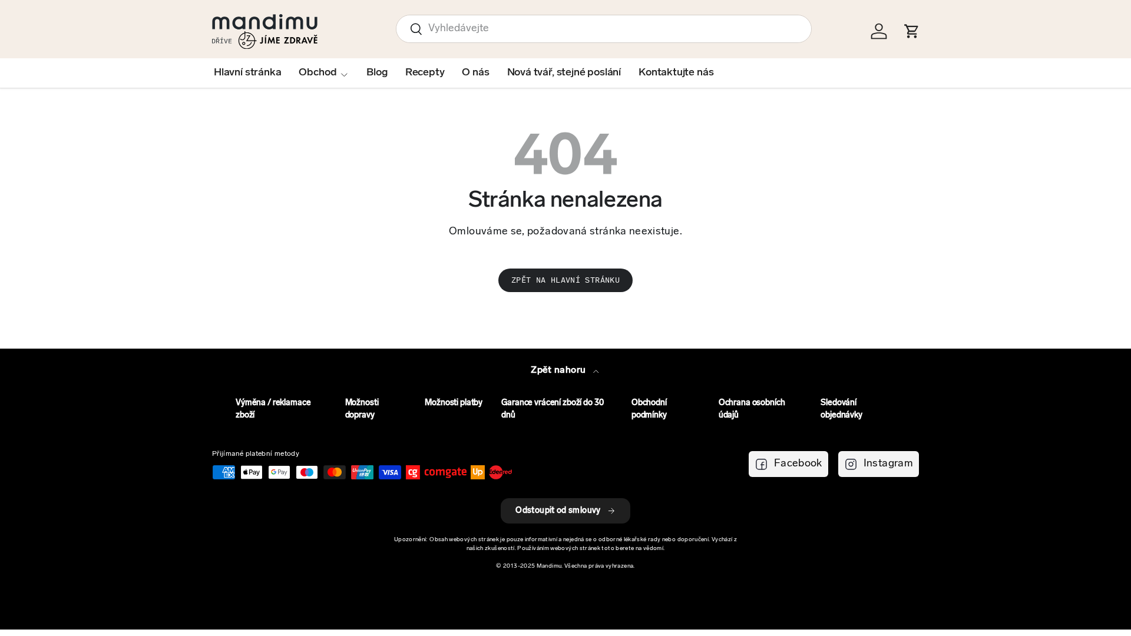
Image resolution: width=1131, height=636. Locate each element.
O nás (475, 73)
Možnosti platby (453, 403)
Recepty (425, 73)
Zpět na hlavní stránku (565, 280)
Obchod (317, 73)
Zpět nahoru (559, 370)
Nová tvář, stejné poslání (564, 73)
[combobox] (603, 28)
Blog (376, 73)
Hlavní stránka (247, 73)
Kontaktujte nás (676, 73)
